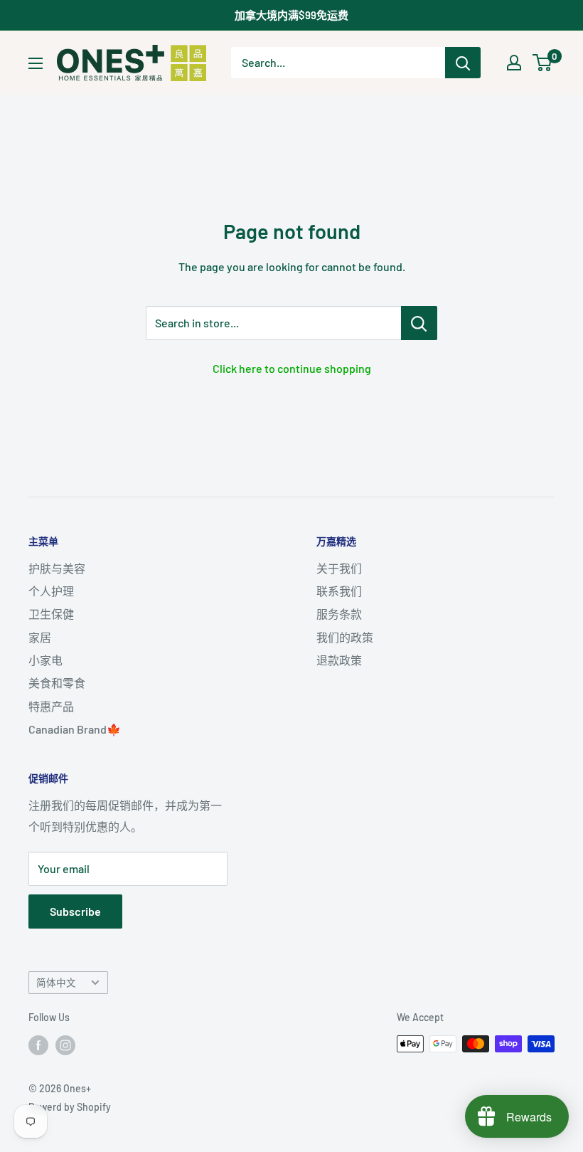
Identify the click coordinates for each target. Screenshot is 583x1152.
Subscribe (75, 911)
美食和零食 (56, 682)
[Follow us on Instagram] (65, 1045)
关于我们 (339, 568)
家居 (39, 637)
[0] (543, 62)
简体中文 (56, 982)
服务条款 (339, 613)
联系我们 (339, 591)
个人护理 (51, 591)
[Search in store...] (419, 323)
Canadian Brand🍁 (74, 729)
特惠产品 (51, 706)
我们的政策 (344, 637)
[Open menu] (35, 63)
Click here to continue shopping (292, 368)
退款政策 (339, 660)
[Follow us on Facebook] (38, 1045)
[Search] (463, 62)
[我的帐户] (514, 62)
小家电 (45, 660)
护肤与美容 (56, 568)
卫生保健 (51, 613)
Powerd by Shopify (69, 1107)
